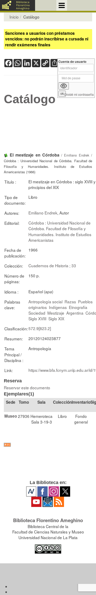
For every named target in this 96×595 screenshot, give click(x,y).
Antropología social (45, 301)
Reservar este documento (27, 387)
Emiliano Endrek (76, 155)
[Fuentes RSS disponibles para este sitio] (48, 445)
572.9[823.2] (39, 328)
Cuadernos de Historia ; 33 (52, 265)
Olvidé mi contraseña (79, 94)
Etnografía (78, 307)
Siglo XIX (56, 318)
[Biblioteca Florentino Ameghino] (17, 5)
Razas (70, 301)
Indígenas (58, 307)
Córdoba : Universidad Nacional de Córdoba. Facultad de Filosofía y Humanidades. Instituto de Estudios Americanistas (59, 231)
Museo (10, 416)
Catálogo (30, 99)
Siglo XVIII (37, 318)
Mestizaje (55, 313)
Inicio (14, 17)
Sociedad (36, 313)
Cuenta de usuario (72, 61)
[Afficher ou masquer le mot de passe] (63, 86)
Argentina (74, 313)
